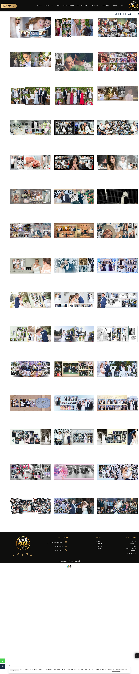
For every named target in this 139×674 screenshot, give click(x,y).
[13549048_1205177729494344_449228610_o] (117, 67)
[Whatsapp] (9, 6)
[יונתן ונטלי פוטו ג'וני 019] (117, 445)
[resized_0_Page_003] (30, 205)
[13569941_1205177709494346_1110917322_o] (74, 33)
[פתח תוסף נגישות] (137, 655)
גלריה (58, 5)
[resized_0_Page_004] (117, 239)
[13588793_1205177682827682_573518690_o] (30, 33)
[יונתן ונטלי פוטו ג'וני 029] (30, 514)
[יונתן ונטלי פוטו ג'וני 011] (30, 342)
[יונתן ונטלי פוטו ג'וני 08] (74, 342)
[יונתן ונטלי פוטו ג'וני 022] (30, 445)
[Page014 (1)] (74, 170)
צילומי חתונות (105, 5)
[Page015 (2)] (30, 170)
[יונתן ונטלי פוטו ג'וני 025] (30, 479)
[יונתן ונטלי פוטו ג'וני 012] (117, 376)
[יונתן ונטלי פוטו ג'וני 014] (30, 376)
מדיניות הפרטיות (116, 671)
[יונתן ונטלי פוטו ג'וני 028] (74, 514)
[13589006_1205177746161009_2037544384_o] (30, 67)
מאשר (14, 670)
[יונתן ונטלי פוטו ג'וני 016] (74, 411)
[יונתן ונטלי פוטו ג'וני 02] (30, 273)
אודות (115, 5)
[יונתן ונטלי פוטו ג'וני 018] (30, 411)
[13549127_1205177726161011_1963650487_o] (74, 67)
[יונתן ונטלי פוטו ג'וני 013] (74, 376)
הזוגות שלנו (49, 5)
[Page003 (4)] (117, 170)
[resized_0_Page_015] (30, 239)
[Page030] (117, 136)
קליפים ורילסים (68, 5)
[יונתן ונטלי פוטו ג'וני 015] (117, 411)
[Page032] (74, 136)
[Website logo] (132, 5)
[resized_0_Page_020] (117, 273)
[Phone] (2, 666)
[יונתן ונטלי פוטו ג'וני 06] (117, 342)
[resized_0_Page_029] (74, 273)
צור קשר (39, 5)
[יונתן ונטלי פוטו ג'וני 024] (74, 479)
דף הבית (99, 541)
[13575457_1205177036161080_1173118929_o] (117, 33)
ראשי (122, 5)
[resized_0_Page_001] (74, 205)
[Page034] (117, 205)
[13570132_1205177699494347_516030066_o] (74, 102)
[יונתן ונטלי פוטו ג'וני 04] (74, 308)
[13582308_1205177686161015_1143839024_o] (30, 102)
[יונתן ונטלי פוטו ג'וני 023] (117, 479)
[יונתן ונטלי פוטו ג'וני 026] (117, 514)
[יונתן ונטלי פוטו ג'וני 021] (74, 445)
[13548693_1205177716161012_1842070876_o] (117, 102)
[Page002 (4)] (30, 136)
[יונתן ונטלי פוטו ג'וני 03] (117, 308)
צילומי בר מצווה (82, 5)
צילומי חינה (94, 5)
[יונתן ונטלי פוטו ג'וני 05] (30, 308)
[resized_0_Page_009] (74, 239)
